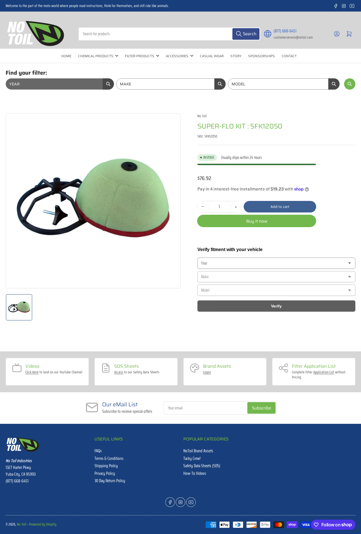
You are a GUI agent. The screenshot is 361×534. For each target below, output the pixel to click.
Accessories (177, 56)
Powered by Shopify (42, 524)
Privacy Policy (104, 473)
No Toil (202, 116)
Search (349, 84)
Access (118, 372)
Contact (289, 56)
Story (235, 56)
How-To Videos (194, 473)
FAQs (98, 450)
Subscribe (261, 408)
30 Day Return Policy (109, 480)
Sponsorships (261, 56)
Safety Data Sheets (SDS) (201, 465)
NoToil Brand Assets (198, 450)
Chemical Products (95, 56)
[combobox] (169, 34)
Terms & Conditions (109, 458)
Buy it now (256, 221)
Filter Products (139, 56)
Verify (276, 306)
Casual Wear (212, 56)
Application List (323, 372)
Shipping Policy (106, 465)
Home (66, 56)
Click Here (32, 372)
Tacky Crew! (192, 458)
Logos (207, 372)
